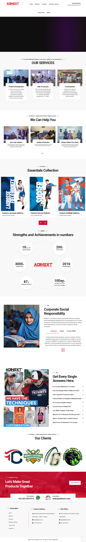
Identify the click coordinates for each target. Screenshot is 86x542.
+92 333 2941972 (76, 3)
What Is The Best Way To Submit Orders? (65, 418)
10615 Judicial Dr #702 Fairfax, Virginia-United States (69, 515)
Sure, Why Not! (75, 482)
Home (31, 4)
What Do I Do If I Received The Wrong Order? (66, 414)
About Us (37, 4)
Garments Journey (53, 4)
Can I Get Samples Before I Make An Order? (66, 390)
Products (44, 4)
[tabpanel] (16, 138)
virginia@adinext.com (65, 519)
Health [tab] (62, 331)
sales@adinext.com (38, 519)
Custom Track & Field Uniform (71, 213)
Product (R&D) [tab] (71, 331)
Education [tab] (54, 331)
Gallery (48, 12)
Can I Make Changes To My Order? (63, 410)
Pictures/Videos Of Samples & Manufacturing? (67, 398)
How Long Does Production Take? (63, 394)
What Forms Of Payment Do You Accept (65, 422)
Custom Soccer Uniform (11, 213)
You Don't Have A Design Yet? (62, 406)
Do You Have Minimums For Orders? (64, 386)
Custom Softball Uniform (41, 213)
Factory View (41, 12)
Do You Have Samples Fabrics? (62, 402)
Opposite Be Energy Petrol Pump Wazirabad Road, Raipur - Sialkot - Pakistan (43, 515)
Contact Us (11, 528)
